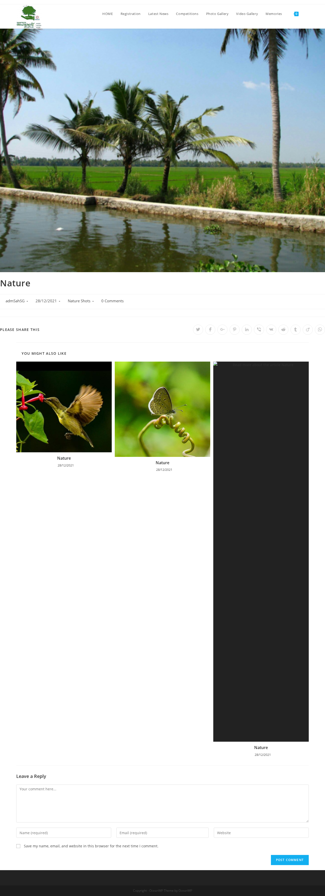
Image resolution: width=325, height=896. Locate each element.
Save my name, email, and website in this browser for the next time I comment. (91, 846)
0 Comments (112, 300)
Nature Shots (79, 300)
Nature (64, 458)
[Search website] (307, 13)
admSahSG (15, 300)
